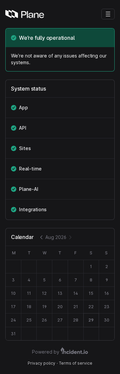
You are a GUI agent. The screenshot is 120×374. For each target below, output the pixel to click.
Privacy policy (41, 363)
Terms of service (75, 363)
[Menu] (108, 14)
